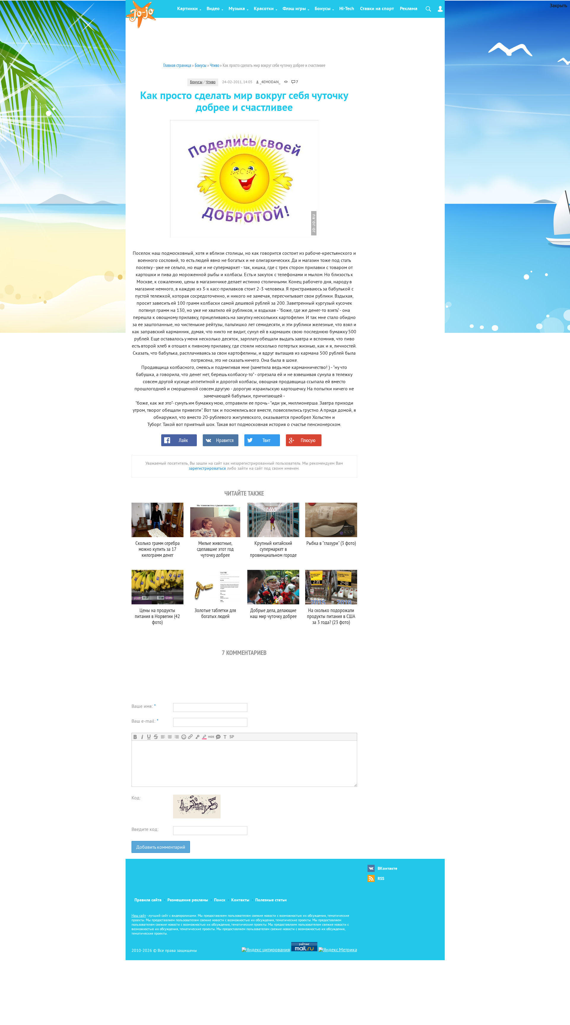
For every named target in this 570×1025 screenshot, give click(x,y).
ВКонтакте (387, 868)
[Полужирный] (135, 737)
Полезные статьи (271, 900)
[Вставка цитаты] (218, 737)
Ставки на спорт (377, 9)
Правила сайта (148, 900)
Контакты (240, 900)
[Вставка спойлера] (231, 737)
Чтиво (211, 82)
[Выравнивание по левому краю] (162, 737)
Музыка (237, 9)
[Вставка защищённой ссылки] (197, 737)
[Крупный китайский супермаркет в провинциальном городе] (273, 520)
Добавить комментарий (160, 848)
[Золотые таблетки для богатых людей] (215, 587)
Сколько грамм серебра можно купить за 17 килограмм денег (157, 549)
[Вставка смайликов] (183, 737)
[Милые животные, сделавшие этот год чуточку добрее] (215, 520)
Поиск (219, 900)
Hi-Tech (346, 9)
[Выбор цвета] (204, 737)
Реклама (408, 9)
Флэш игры (294, 9)
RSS (381, 878)
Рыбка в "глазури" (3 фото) (331, 543)
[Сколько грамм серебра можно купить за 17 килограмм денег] (157, 520)
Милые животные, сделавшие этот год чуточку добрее (215, 549)
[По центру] (169, 737)
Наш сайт (139, 916)
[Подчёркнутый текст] (148, 737)
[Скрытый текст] (211, 737)
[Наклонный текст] (142, 737)
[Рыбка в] (331, 520)
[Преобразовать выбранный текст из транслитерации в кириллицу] (224, 737)
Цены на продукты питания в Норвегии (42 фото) (157, 616)
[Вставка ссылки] (190, 737)
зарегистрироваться (207, 468)
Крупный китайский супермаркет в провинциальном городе (273, 549)
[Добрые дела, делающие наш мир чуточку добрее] (273, 587)
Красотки (264, 9)
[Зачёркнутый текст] (155, 737)
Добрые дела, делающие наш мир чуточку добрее (273, 613)
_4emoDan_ (270, 82)
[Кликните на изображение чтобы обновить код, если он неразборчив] (197, 817)
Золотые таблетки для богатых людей (215, 613)
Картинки (187, 9)
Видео (213, 9)
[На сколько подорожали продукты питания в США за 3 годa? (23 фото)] (331, 587)
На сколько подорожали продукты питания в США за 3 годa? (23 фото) (331, 616)
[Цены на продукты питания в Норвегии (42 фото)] (157, 587)
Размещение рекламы (187, 900)
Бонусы (322, 9)
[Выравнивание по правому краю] (176, 737)
